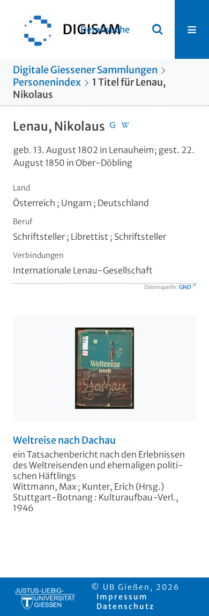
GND (185, 287)
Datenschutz (125, 606)
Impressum (122, 597)
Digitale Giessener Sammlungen (85, 70)
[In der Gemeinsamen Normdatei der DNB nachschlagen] (112, 126)
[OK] (157, 29)
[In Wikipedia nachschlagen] (125, 126)
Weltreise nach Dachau (64, 440)
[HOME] (67, 29)
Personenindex (47, 82)
